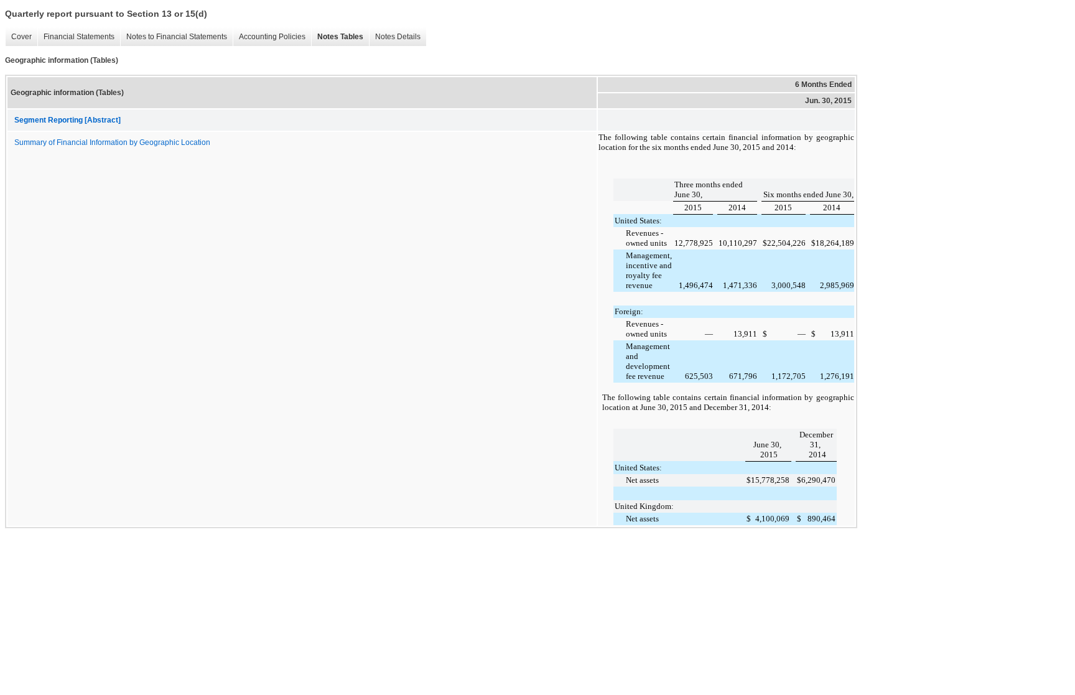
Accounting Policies (269, 37)
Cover (18, 37)
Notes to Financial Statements (173, 37)
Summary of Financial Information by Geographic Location (112, 142)
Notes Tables (337, 37)
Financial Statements (75, 37)
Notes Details (395, 37)
